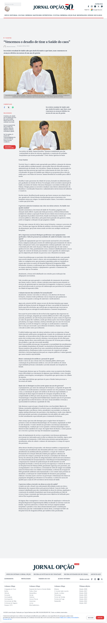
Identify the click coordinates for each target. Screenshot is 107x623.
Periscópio (57, 595)
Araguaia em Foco (10, 589)
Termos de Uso (7, 619)
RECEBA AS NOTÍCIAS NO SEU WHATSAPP (47, 574)
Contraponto (8, 599)
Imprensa (63, 15)
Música (56, 589)
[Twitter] (98, 6)
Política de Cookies (65, 617)
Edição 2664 (83, 597)
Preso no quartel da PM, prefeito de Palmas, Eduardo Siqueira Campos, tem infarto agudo (9, 128)
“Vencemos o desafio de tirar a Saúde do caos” (37, 42)
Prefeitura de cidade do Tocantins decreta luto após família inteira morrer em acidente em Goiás (10, 119)
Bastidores (37, 15)
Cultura (56, 15)
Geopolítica (32, 593)
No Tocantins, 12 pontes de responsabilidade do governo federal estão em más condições (10, 138)
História (31, 597)
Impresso (28, 15)
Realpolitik (57, 601)
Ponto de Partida (59, 597)
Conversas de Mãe (10, 601)
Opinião (91, 15)
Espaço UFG (8, 605)
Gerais (31, 595)
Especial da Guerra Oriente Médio (40, 589)
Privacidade (26, 579)
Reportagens (82, 15)
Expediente (8, 579)
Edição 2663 (83, 599)
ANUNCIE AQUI (96, 574)
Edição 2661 (83, 603)
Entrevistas (47, 15)
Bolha (6, 591)
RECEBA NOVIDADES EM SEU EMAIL (76, 574)
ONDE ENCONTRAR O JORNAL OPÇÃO (18, 574)
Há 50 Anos (98, 15)
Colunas (21, 15)
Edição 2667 (83, 591)
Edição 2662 (83, 601)
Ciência (6, 593)
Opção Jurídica (59, 593)
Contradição (8, 597)
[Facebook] (88, 6)
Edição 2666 (83, 593)
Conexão (7, 595)
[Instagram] (92, 6)
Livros (31, 603)
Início (6, 15)
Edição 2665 (83, 595)
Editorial (13, 15)
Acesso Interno (64, 579)
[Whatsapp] (102, 6)
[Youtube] (95, 6)
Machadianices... (34, 605)
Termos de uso (44, 579)
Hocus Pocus (33, 599)
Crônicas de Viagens (10, 603)
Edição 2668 (83, 589)
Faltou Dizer (33, 591)
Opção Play (72, 15)
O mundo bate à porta (61, 591)
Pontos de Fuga (59, 599)
